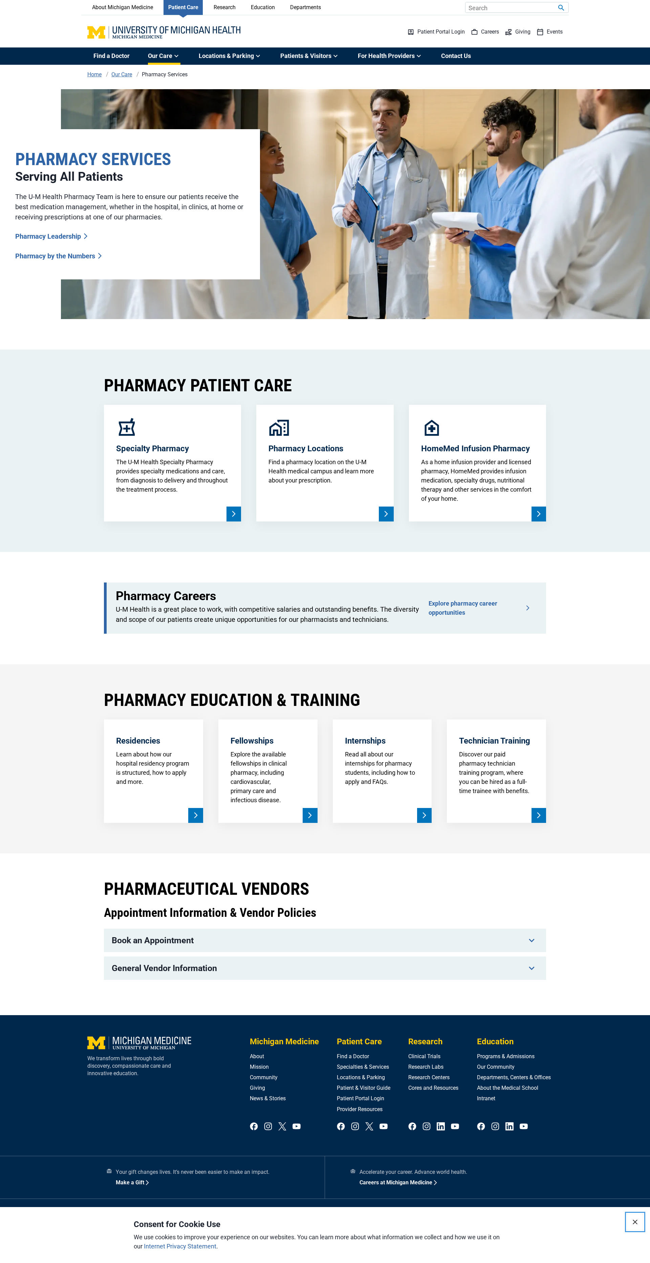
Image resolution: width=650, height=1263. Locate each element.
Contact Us (456, 55)
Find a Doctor (111, 55)
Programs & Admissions (506, 1056)
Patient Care (183, 7)
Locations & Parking (361, 1077)
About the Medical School (507, 1088)
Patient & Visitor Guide (363, 1088)
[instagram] (268, 1126)
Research (225, 7)
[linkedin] (441, 1126)
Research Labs (425, 1067)
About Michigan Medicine (122, 7)
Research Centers (429, 1077)
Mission (259, 1067)
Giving (257, 1088)
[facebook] (254, 1126)
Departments (305, 7)
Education (263, 7)
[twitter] (282, 1126)
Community (264, 1077)
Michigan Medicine (284, 1041)
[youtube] (296, 1126)
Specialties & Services (363, 1067)
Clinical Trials (424, 1056)
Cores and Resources (433, 1088)
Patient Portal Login (360, 1098)
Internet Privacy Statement (180, 1246)
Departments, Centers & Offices (514, 1077)
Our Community (496, 1067)
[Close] (635, 1222)
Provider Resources (360, 1109)
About (257, 1056)
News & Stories (268, 1098)
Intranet (486, 1098)
